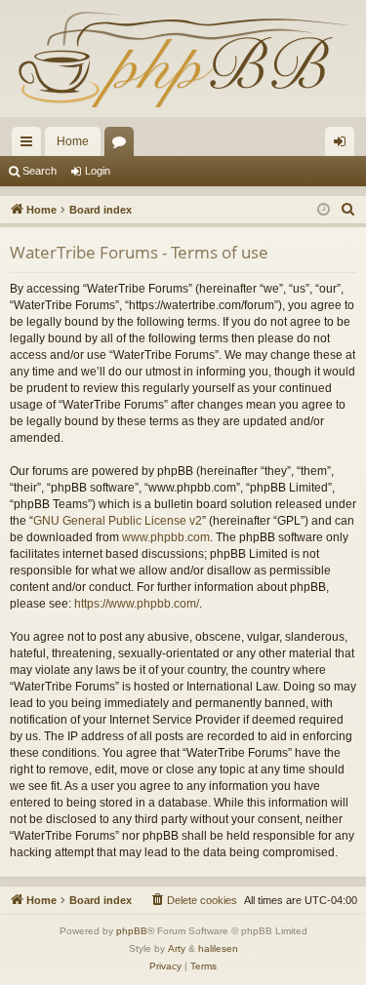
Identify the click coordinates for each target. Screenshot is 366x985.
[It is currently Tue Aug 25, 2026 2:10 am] (323, 210)
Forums (123, 145)
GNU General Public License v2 (117, 521)
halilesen (218, 948)
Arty (176, 948)
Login (97, 171)
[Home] (183, 58)
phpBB (131, 931)
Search (39, 171)
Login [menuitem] (343, 145)
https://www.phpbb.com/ (136, 604)
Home (73, 141)
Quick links (30, 145)
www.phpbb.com (166, 537)
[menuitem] (348, 209)
